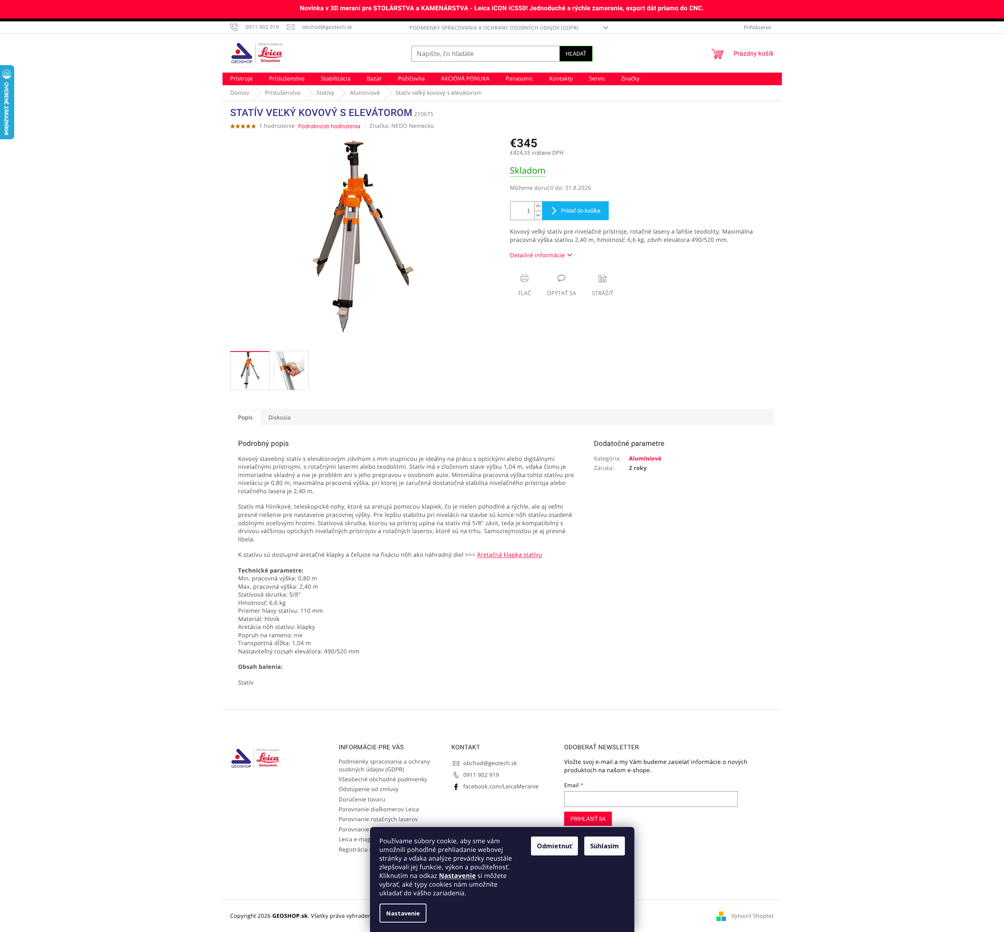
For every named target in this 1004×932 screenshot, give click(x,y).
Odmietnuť (554, 846)
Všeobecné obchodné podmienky (383, 779)
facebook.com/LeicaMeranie (500, 786)
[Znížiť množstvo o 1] (538, 215)
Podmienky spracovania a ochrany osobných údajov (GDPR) (493, 27)
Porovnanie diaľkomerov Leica (379, 809)
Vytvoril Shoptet (752, 916)
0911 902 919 (481, 775)
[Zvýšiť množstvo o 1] (538, 206)
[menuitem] (241, 79)
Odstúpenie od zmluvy (369, 789)
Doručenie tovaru (362, 799)
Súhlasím (604, 846)
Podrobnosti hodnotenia (329, 126)
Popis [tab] (245, 417)
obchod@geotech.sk (490, 763)
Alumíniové (645, 458)
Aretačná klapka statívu (509, 555)
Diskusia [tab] (280, 417)
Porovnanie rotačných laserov (378, 819)
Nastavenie (457, 875)
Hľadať (576, 54)
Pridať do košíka (580, 211)
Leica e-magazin (360, 839)
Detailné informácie (537, 255)
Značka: (401, 126)
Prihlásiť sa (588, 819)
